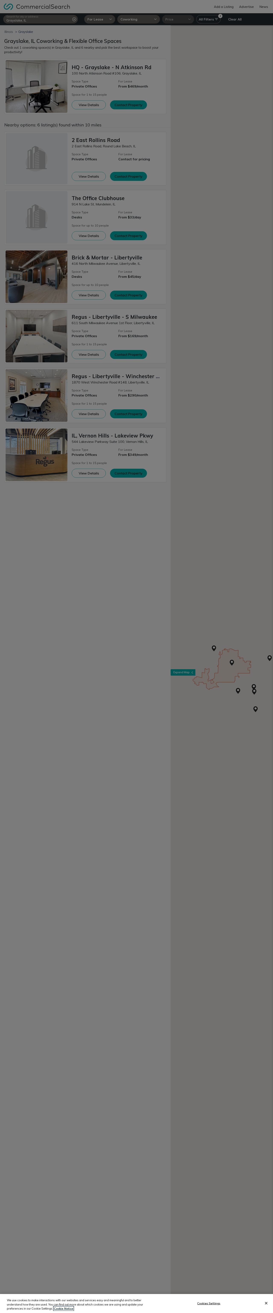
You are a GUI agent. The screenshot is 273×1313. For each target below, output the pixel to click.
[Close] (266, 1303)
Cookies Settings (208, 1303)
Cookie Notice (63, 1308)
